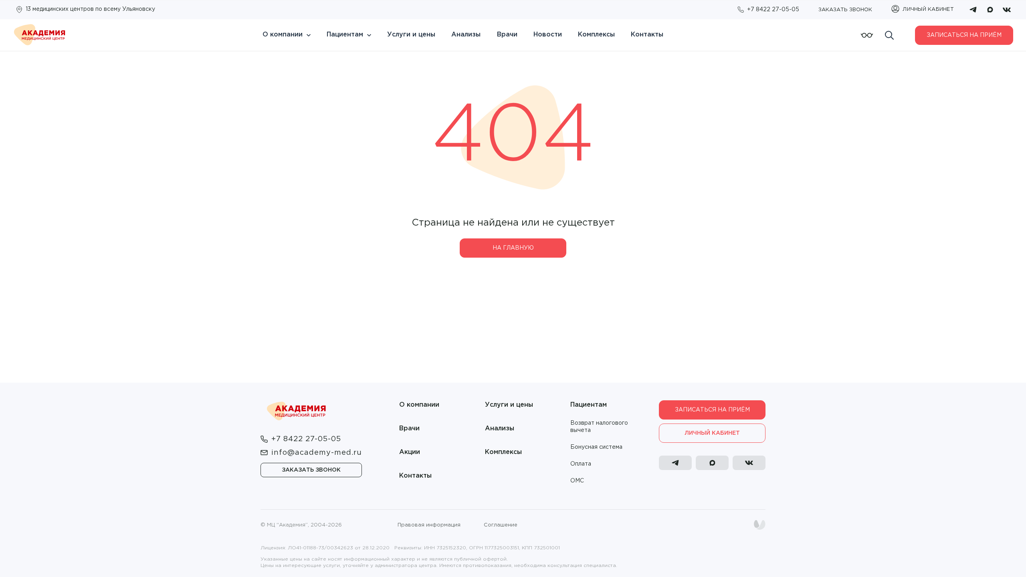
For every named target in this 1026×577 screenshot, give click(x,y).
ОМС (577, 480)
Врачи (507, 35)
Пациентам (345, 35)
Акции (409, 452)
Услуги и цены (411, 35)
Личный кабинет (712, 433)
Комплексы (596, 35)
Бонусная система (596, 447)
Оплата (580, 464)
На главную (513, 248)
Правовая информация (429, 525)
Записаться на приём (964, 35)
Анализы (466, 35)
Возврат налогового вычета (599, 427)
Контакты (647, 35)
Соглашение (500, 525)
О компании (283, 35)
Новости (547, 35)
